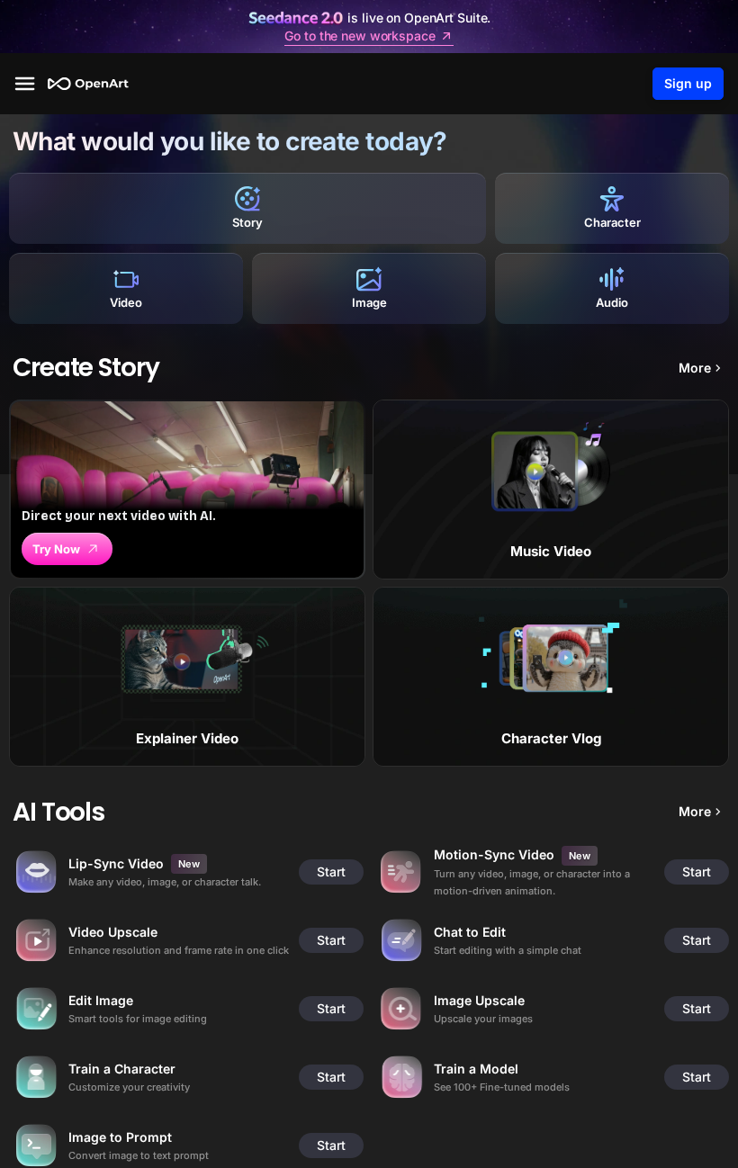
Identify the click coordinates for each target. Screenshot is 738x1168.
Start (331, 871)
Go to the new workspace (359, 36)
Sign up (688, 83)
